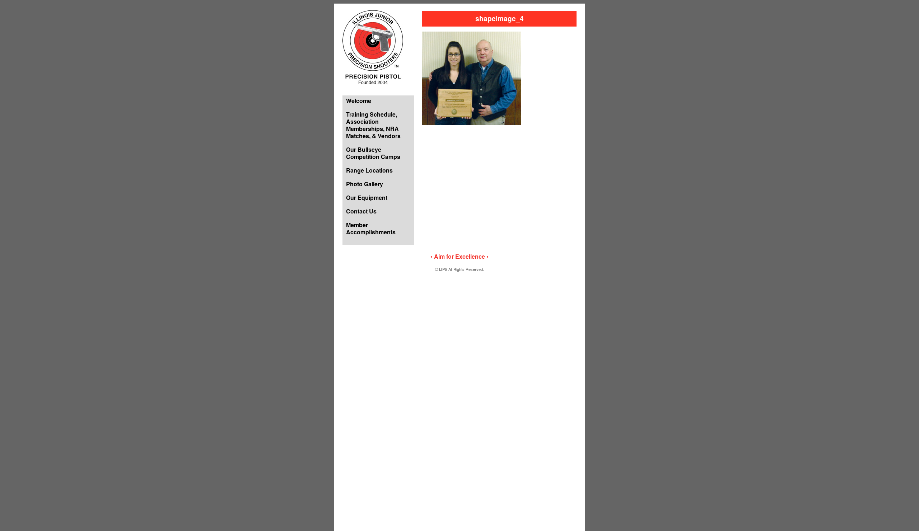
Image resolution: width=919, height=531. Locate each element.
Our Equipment (366, 197)
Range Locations (369, 170)
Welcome (358, 101)
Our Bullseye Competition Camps (373, 153)
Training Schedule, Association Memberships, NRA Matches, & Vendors (373, 125)
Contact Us (361, 211)
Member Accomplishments (371, 228)
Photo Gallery (364, 184)
